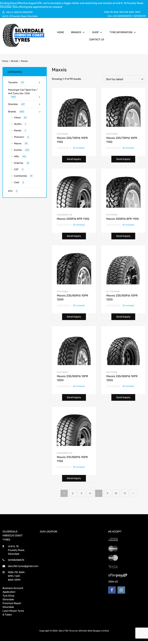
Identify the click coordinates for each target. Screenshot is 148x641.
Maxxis (17, 143)
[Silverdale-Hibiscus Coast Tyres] (23, 46)
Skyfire (17, 124)
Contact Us (96, 39)
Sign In (17, 12)
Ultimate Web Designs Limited (93, 630)
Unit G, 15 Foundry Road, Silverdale (20, 16)
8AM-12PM (134, 12)
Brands (76, 32)
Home (60, 32)
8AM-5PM (119, 12)
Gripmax (18, 163)
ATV (10, 191)
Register (28, 12)
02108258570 (124, 16)
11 (125, 493)
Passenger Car (64, 215)
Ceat (16, 182)
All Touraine (112, 291)
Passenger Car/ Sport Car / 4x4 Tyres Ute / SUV (22, 91)
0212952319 (140, 16)
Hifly (16, 156)
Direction (13, 104)
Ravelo (17, 130)
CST (16, 169)
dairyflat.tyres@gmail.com (23, 566)
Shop (95, 32)
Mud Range (62, 134)
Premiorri (19, 137)
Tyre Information (121, 32)
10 (116, 493)
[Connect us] (112, 590)
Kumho (18, 150)
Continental (20, 176)
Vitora (17, 117)
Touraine (13, 82)
